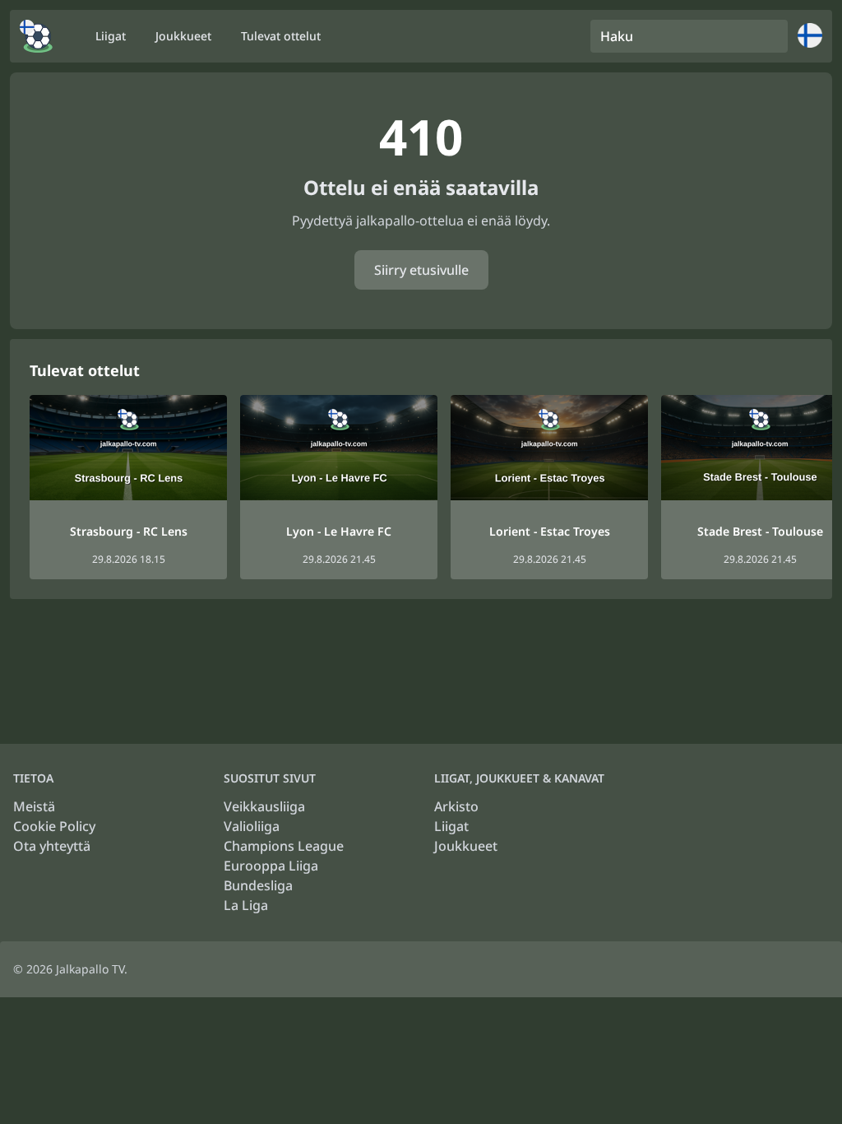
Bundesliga (258, 885)
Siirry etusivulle (421, 270)
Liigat (451, 826)
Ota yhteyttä (51, 846)
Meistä (34, 806)
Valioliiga (252, 826)
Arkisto (456, 806)
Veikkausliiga (264, 806)
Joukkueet (465, 846)
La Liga (246, 905)
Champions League (284, 846)
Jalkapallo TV (90, 969)
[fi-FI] (36, 36)
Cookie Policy (54, 826)
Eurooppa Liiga (271, 866)
